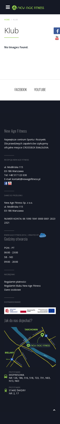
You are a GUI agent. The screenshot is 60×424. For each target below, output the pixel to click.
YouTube (40, 89)
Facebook (20, 89)
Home (7, 19)
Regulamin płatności (15, 281)
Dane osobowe (12, 289)
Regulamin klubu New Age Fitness (22, 285)
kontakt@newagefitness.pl (26, 179)
